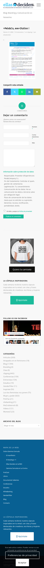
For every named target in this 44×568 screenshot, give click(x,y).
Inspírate (6, 389)
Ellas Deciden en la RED (14, 464)
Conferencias (8, 376)
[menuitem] (32, 5)
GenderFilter (8, 386)
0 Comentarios (19, 32)
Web (33, 143)
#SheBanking (7, 491)
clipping (29, 32)
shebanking (8, 402)
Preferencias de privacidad (22, 555)
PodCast (6, 472)
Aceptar (22, 562)
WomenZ (7, 411)
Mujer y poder (9, 396)
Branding (7, 367)
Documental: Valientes (11, 480)
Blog (5, 364)
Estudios (6, 383)
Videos (6, 408)
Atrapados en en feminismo (14, 360)
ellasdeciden (7, 35)
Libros (5, 476)
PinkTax (6, 399)
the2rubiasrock (9, 405)
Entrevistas (7, 380)
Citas (5, 370)
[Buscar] (32, 5)
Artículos (6, 357)
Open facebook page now (15, 333)
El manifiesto (10, 455)
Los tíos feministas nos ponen (15, 392)
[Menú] (37, 5)
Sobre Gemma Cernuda (11, 451)
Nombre (34, 128)
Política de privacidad (25, 211)
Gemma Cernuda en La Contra (16, 468)
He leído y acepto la (19, 211)
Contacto (6, 503)
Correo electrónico (35, 137)
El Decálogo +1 (11, 460)
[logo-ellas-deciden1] (18, 5)
